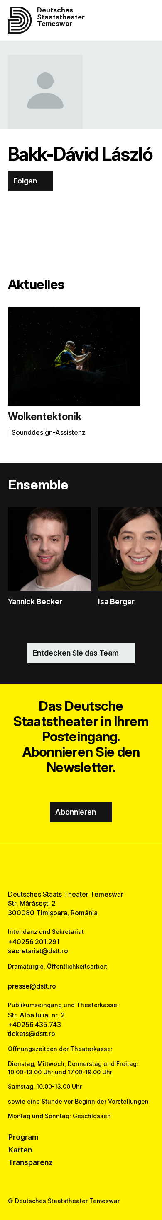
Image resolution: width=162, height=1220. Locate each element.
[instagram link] (81, 866)
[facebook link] (60, 866)
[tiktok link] (102, 866)
